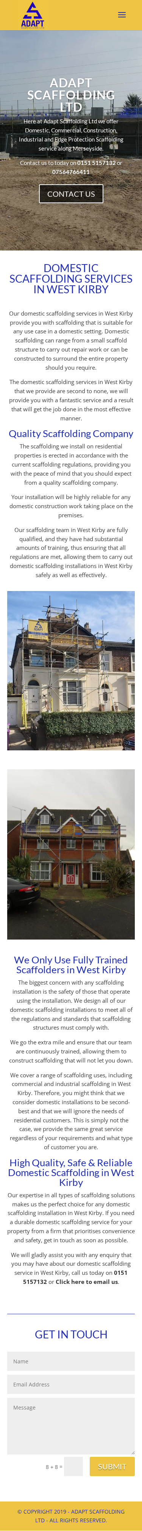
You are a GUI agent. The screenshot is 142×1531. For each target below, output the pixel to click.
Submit (112, 1466)
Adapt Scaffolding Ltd (71, 94)
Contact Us (71, 193)
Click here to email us (87, 1281)
